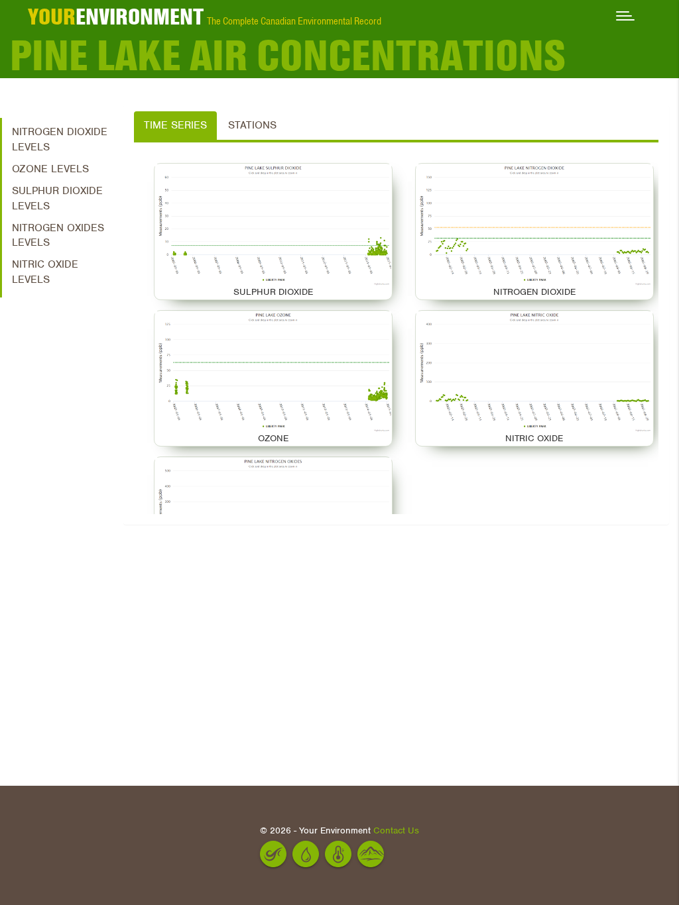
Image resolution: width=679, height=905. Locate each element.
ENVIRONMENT (116, 16)
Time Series (175, 125)
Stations (252, 125)
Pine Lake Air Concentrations (288, 55)
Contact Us (396, 830)
